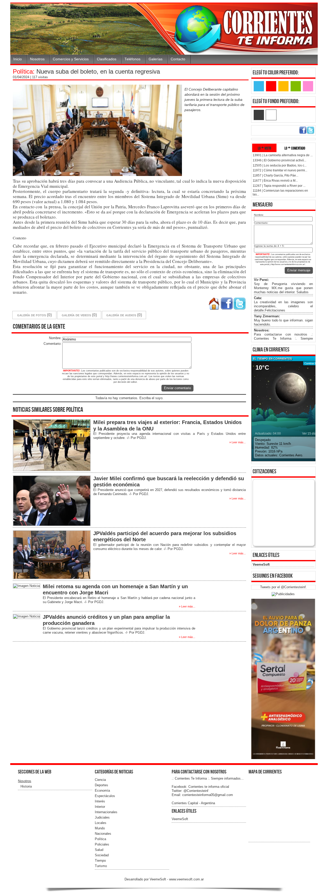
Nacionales (103, 834)
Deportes (101, 785)
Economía (102, 790)
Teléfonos (132, 59)
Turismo (101, 866)
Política (100, 839)
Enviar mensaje (298, 270)
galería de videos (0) (79, 315)
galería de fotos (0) (34, 315)
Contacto (178, 59)
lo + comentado (294, 147)
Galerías (155, 59)
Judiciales (102, 817)
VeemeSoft (261, 564)
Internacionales (106, 812)
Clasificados (106, 59)
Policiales (102, 844)
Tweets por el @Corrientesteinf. (283, 587)
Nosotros (37, 59)
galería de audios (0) (124, 315)
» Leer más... (237, 442)
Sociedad (102, 855)
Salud (99, 850)
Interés (100, 801)
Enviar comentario (177, 388)
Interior (100, 807)
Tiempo (100, 860)
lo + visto (264, 147)
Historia (26, 786)
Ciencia (100, 780)
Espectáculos (105, 796)
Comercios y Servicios (71, 59)
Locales (100, 823)
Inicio (17, 59)
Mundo (100, 828)
